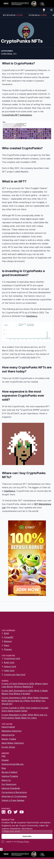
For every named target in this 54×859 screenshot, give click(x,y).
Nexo (6, 645)
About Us (6, 780)
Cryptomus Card (12, 658)
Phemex (8, 649)
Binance (8, 641)
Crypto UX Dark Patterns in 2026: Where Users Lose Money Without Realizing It (25, 685)
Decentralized (8, 727)
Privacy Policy (23, 842)
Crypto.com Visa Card (14, 674)
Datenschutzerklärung (12, 764)
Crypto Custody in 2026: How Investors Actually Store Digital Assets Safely (25, 709)
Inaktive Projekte (10, 776)
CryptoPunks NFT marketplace (17, 115)
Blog (4, 768)
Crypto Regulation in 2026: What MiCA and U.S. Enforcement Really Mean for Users (24, 716)
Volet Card (9, 670)
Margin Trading (9, 739)
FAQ (3, 756)
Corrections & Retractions (14, 792)
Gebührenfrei (8, 735)
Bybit (6, 633)
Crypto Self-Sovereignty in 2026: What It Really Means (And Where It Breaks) (25, 692)
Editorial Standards (11, 788)
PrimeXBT (9, 637)
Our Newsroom (9, 784)
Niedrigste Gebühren (11, 731)
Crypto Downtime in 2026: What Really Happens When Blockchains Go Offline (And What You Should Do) (25, 700)
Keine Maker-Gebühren (13, 743)
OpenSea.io (31, 316)
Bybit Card (9, 662)
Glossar (5, 760)
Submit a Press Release (13, 800)
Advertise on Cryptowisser (14, 796)
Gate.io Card (10, 666)
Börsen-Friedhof (9, 772)
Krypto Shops (8, 747)
